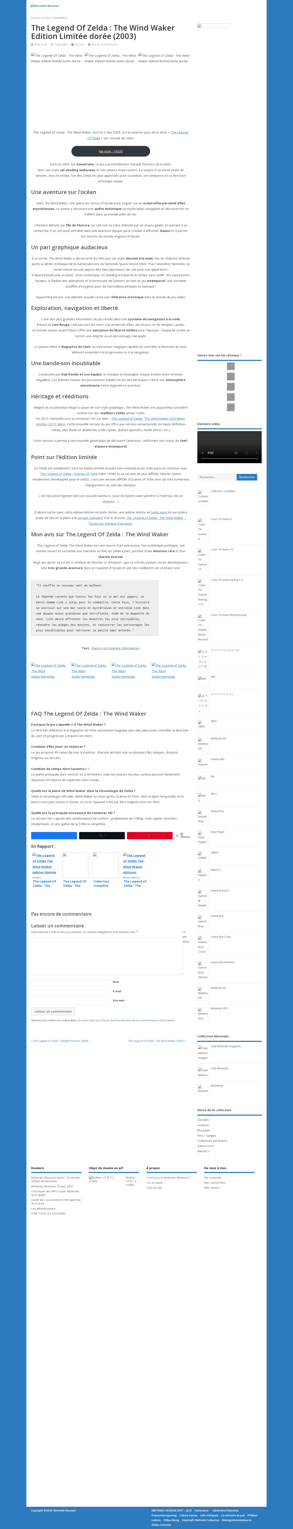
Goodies (203, 1120)
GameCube (218, 759)
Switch (214, 852)
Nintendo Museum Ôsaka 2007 (52, 1186)
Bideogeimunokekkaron (237, 1520)
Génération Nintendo (226, 1510)
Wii (212, 776)
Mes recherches (214, 1183)
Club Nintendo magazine (226, 1046)
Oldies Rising (171, 1520)
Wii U (214, 794)
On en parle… (155, 1183)
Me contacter (213, 1177)
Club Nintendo (219, 1068)
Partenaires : (202, 1510)
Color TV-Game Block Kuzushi (229, 615)
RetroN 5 (203, 1151)
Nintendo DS (218, 988)
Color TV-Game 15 (222, 549)
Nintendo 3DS (219, 1008)
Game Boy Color (221, 937)
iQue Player (218, 832)
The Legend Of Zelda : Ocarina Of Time (69, 474)
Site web (118, 1000)
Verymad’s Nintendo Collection (200, 1520)
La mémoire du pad (233, 1515)
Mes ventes (212, 1187)
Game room (205, 1146)
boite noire (159, 512)
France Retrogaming (164, 1515)
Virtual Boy (217, 811)
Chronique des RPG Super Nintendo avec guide (55, 1193)
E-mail (117, 991)
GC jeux (79, 44)
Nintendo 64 (218, 738)
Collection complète (223, 491)
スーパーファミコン (222, 694)
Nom (116, 982)
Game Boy (217, 916)
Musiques (203, 1130)
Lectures (203, 1125)
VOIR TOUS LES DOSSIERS (48, 1213)
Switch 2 (216, 870)
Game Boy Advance (223, 962)
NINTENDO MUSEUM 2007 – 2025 (172, 1510)
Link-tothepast (209, 1515)
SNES (214, 721)
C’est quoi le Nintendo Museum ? (168, 1177)
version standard (90, 518)
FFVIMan (252, 1515)
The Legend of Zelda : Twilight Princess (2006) (60, 1041)
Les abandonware (43, 1208)
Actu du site (154, 1187)
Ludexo (156, 1520)
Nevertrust (40, 44)
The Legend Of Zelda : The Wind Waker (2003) (156, 1041)
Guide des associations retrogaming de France (55, 1201)
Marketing (217, 1085)
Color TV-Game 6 (221, 519)
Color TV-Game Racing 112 (227, 580)
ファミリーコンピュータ (225, 650)
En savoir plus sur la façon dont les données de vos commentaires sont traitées (126, 1020)
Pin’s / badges (206, 1135)
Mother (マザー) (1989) (131, 1181)
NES (213, 677)
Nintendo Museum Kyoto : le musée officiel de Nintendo (55, 1179)
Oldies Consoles (161, 1525)
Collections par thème (212, 1141)
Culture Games (189, 1515)
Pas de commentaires (105, 44)
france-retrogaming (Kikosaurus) (116, 648)
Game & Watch (220, 890)
